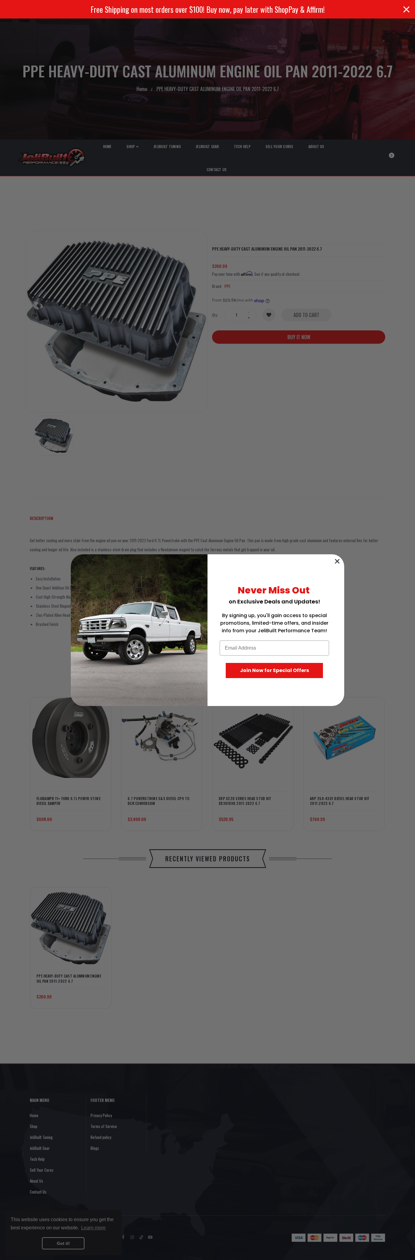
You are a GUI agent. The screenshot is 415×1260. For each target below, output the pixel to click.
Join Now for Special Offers (274, 670)
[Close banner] (406, 9)
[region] (207, 9)
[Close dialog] (337, 561)
